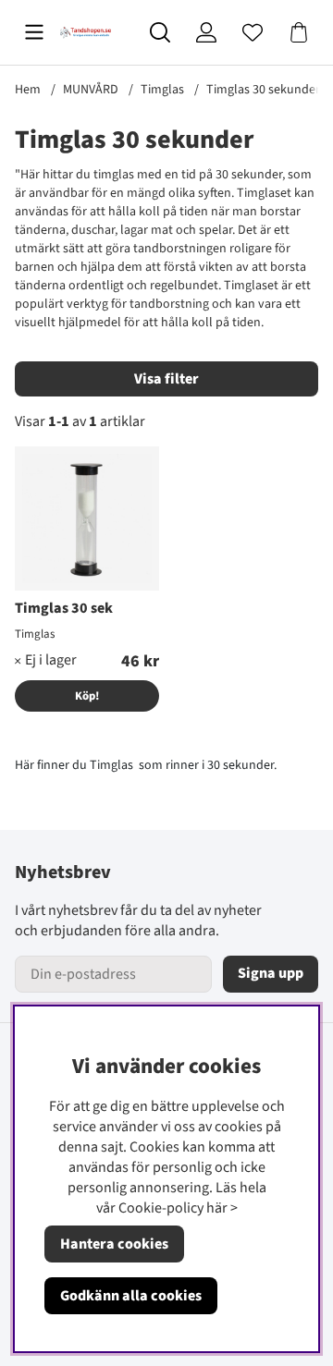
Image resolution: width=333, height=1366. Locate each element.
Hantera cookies (114, 1244)
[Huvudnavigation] (34, 32)
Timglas (162, 89)
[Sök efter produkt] (160, 32)
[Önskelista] (252, 32)
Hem (28, 89)
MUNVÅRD (90, 89)
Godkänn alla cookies (131, 1296)
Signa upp (270, 973)
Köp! (87, 696)
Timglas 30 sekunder (263, 89)
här (217, 1208)
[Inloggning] (206, 32)
